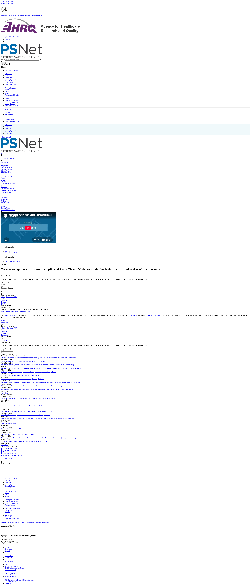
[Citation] (1, 274)
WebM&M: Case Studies (12, 102)
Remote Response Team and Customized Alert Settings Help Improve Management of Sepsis (22, 405)
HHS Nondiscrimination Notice (14, 568)
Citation (4, 340)
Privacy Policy (20, 522)
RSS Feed (45, 522)
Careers (7, 38)
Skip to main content (7, 1)
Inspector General (10, 570)
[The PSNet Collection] (1, 153)
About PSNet (9, 114)
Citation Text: (5, 276)
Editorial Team (9, 120)
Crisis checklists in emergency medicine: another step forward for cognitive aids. (25, 415)
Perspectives (8, 77)
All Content (8, 74)
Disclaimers (8, 557)
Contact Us (8, 549)
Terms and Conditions (7, 522)
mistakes (133, 315)
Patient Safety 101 (10, 84)
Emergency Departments (10, 448)
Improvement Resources (12, 105)
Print (3, 297)
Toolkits (7, 112)
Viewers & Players (10, 576)
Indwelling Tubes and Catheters (12, 455)
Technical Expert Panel (12, 121)
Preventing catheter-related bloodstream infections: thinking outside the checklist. (26, 441)
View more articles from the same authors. (16, 311)
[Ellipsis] (1, 290)
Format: (3, 284)
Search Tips (4, 64)
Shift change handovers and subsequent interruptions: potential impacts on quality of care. (28, 372)
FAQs (6, 41)
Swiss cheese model (11, 315)
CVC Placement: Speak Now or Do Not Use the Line (17, 434)
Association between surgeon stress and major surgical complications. (22, 379)
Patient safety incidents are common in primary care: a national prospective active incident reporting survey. (34, 386)
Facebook (5, 300)
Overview (8, 98)
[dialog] (125, 227)
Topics (7, 91)
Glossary (7, 93)
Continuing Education (11, 100)
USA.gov (8, 583)
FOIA (6, 564)
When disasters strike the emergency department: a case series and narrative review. (26, 411)
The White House (10, 582)
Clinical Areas (9, 83)
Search (3, 59)
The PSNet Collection (11, 70)
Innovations (8, 111)
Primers (7, 90)
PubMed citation (6, 321)
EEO (6, 559)
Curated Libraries (10, 81)
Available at (4, 323)
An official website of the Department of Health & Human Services (21, 16)
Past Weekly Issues (10, 79)
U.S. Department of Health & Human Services (19, 580)
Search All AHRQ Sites (12, 36)
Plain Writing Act (10, 573)
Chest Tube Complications (9, 423)
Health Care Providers (9, 450)
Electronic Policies (10, 561)
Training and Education (12, 95)
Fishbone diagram (154, 315)
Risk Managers (7, 452)
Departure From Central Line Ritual (12, 429)
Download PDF (12, 297)
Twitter (4, 302)
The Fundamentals (10, 88)
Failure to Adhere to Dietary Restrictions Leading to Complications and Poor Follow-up (28, 398)
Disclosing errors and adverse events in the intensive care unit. (20, 375)
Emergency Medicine (9, 453)
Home (7, 251)
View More (4, 393)
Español (7, 39)
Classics (7, 75)
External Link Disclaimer (33, 522)
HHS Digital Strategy (11, 566)
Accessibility (9, 556)
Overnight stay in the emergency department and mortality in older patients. (24, 361)
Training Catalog (10, 104)
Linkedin (5, 304)
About (7, 118)
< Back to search (6, 137)
